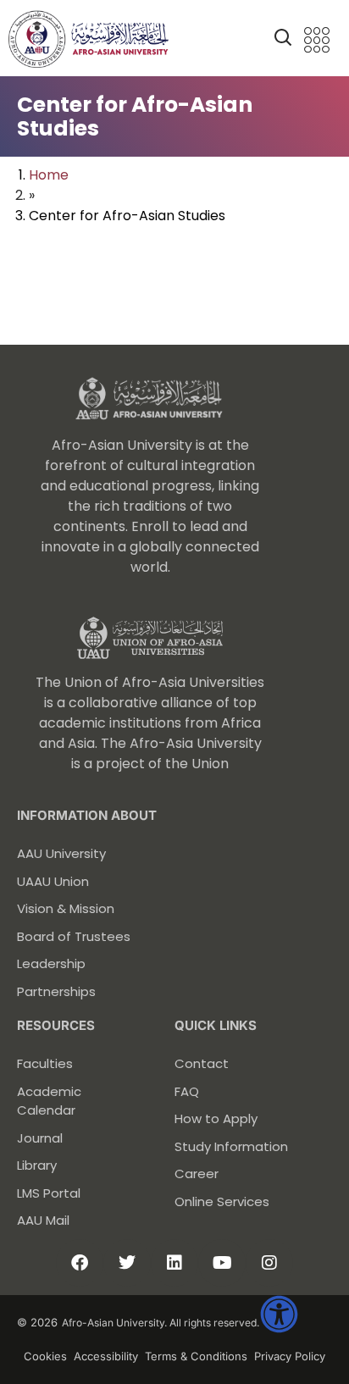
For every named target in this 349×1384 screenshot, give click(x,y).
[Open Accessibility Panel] (279, 1314)
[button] (283, 41)
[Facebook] (79, 1263)
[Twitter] (127, 1263)
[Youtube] (222, 1263)
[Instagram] (269, 1263)
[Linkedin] (174, 1263)
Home (49, 175)
